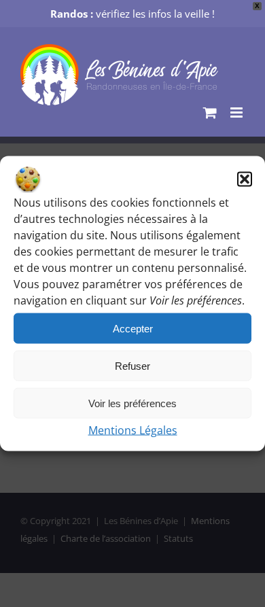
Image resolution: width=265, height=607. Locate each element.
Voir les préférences (132, 403)
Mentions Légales (132, 430)
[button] (244, 179)
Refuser (132, 365)
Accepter (133, 328)
